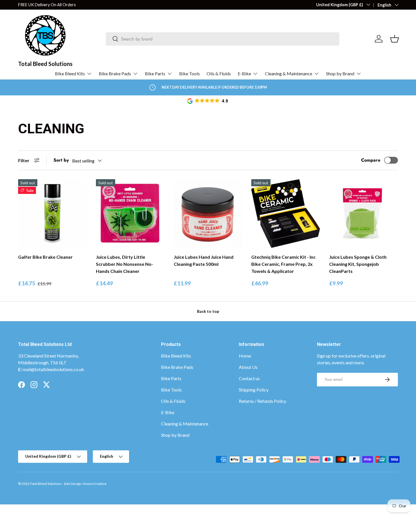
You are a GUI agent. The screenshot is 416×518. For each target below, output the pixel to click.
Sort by (61, 160)
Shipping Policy (254, 389)
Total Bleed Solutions (46, 483)
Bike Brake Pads (115, 73)
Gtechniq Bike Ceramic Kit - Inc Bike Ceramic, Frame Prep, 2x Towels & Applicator (283, 264)
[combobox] (222, 39)
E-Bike (244, 73)
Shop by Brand (340, 73)
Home (245, 355)
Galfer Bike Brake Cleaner (45, 257)
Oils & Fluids (219, 73)
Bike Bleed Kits (70, 73)
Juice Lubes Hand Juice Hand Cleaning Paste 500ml (203, 260)
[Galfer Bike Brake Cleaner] (52, 213)
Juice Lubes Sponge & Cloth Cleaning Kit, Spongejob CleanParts (358, 264)
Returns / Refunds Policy (262, 401)
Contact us (249, 378)
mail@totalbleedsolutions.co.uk (53, 369)
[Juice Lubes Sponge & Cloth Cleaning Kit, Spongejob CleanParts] (363, 213)
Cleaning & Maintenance (288, 73)
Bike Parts (155, 73)
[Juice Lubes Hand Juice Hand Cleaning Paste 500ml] (208, 213)
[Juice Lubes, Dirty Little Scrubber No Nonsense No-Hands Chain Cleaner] (130, 213)
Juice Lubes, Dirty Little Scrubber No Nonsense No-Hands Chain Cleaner (124, 264)
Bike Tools (189, 73)
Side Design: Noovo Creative (85, 483)
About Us (248, 367)
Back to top (208, 311)
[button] (208, 101)
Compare (370, 160)
